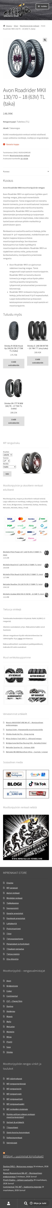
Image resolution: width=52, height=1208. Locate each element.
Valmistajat (12, 1142)
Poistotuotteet (14, 928)
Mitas (9, 1037)
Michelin (10, 1031)
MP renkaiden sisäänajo (17, 1109)
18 (21, 158)
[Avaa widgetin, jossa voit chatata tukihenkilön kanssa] (38, 1203)
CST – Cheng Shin (14, 1001)
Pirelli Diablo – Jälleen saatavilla (18, 1180)
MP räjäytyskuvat (14, 1078)
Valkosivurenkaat (14, 1137)
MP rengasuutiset (15, 1099)
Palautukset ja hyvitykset (18, 944)
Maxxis (10, 1016)
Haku (26, 1203)
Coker (9, 991)
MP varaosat (12, 887)
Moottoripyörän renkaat (29, 26)
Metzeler (11, 1026)
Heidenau (11, 1011)
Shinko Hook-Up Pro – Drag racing (20, 734)
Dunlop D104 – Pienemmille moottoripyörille (24, 729)
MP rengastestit (14, 1088)
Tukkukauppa (13, 903)
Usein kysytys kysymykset (18, 1132)
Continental (12, 996)
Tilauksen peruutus (15, 949)
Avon (9, 980)
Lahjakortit (12, 923)
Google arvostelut (15, 913)
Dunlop (10, 1006)
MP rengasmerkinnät (16, 1083)
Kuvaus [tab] (6, 171)
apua (20, 638)
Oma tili (8, 1203)
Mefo (9, 1021)
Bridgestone (12, 986)
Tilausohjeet (12, 1127)
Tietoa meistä (13, 954)
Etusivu (9, 26)
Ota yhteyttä (12, 959)
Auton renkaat (13, 893)
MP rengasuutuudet (15, 1104)
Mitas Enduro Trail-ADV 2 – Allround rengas (24, 738)
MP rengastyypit (14, 1094)
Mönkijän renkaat (15, 898)
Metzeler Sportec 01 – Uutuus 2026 (20, 747)
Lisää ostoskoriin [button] (13, 363)
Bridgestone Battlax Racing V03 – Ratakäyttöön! (26, 743)
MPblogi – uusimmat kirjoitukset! (23, 1156)
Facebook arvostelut (16, 918)
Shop (16, 26)
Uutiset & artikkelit (15, 1122)
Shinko (10, 1052)
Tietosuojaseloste (15, 938)
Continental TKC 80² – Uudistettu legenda (22, 1186)
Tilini (9, 933)
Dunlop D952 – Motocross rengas (18, 1166)
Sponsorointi (13, 908)
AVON (25, 158)
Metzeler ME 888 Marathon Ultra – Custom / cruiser (27, 752)
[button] (45, 40)
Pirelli (9, 1042)
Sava (9, 1047)
